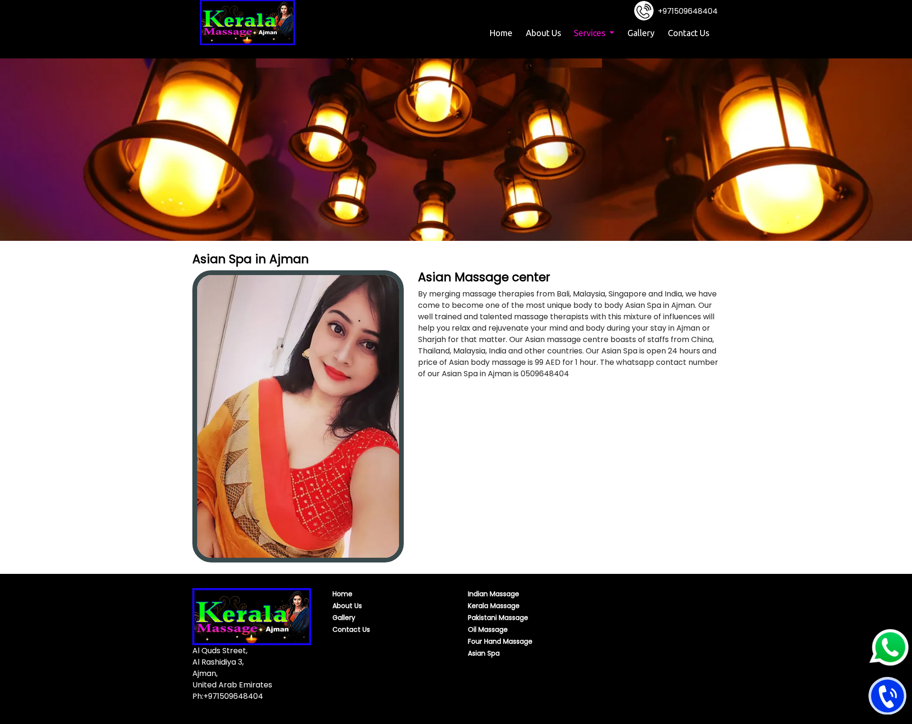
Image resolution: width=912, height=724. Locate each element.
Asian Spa (484, 653)
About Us (543, 33)
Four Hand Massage (500, 641)
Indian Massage (493, 594)
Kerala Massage (494, 605)
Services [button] (590, 33)
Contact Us (688, 33)
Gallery (641, 33)
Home (502, 33)
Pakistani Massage (498, 617)
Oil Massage (488, 629)
